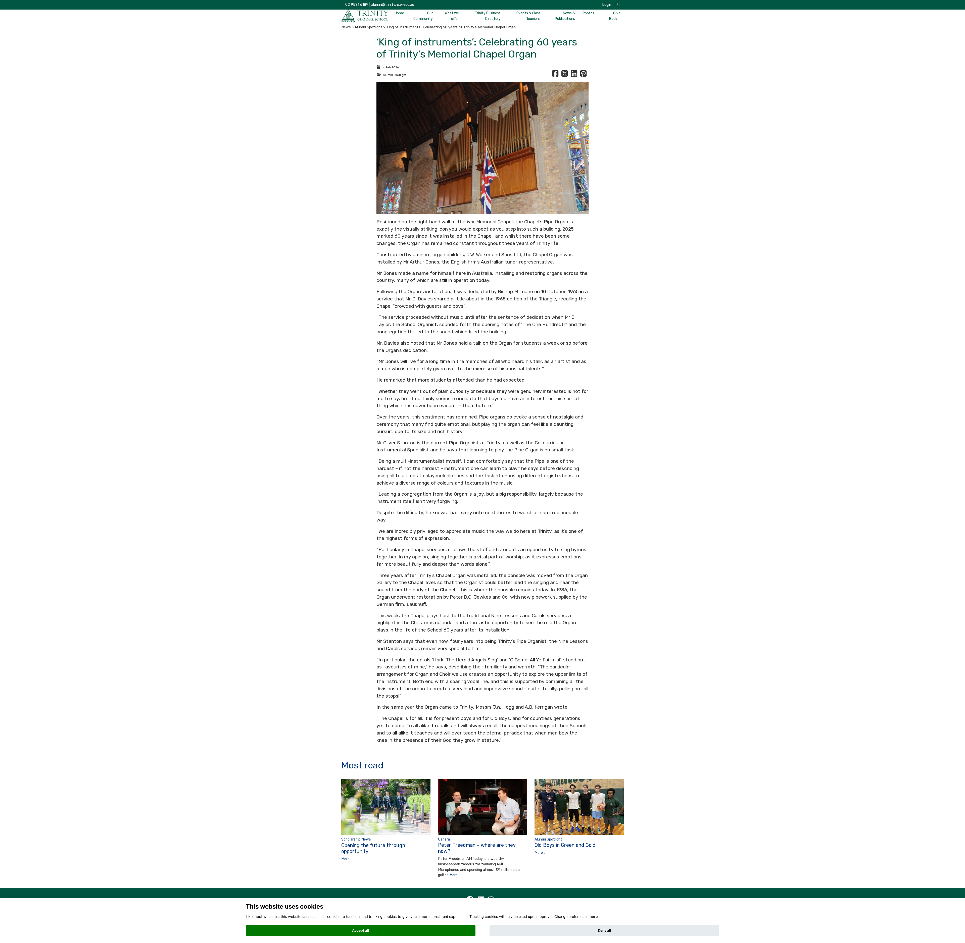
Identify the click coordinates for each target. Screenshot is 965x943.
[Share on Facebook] (555, 75)
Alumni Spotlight (368, 27)
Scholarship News (356, 839)
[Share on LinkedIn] (574, 75)
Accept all (360, 930)
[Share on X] (564, 75)
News (346, 27)
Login (606, 5)
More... (346, 859)
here (594, 916)
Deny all (604, 930)
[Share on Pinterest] (583, 75)
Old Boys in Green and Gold (565, 845)
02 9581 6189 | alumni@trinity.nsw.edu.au (379, 5)
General (444, 839)
